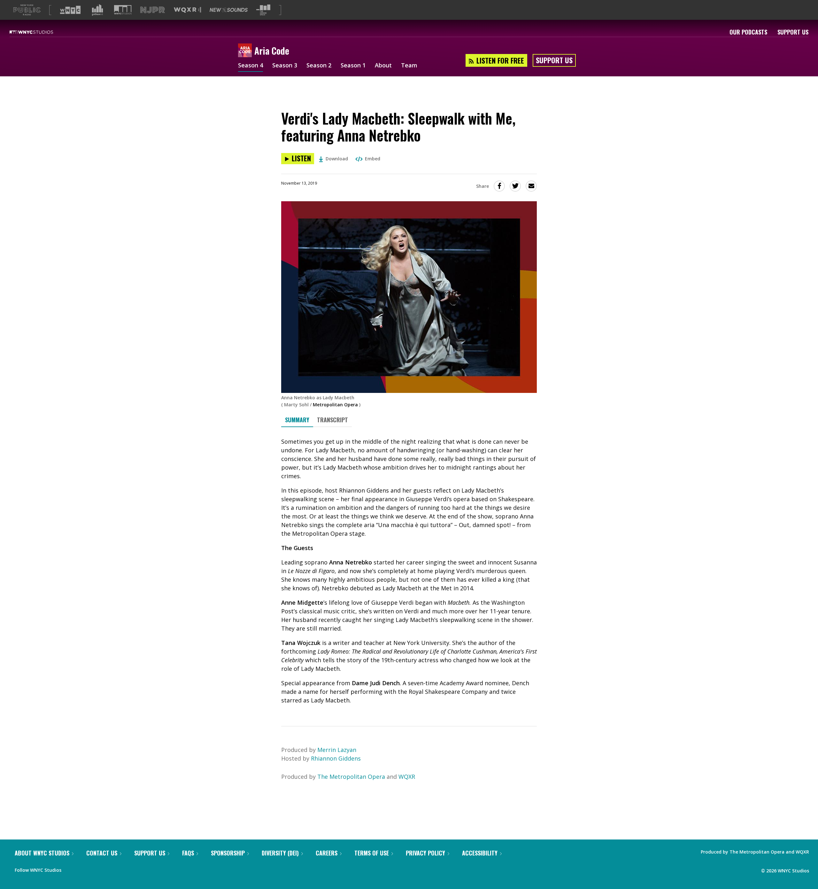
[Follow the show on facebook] (70, 868)
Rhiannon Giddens (336, 758)
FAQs (188, 853)
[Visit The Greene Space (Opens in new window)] (263, 10)
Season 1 (353, 66)
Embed (372, 159)
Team (409, 66)
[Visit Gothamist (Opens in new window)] (97, 10)
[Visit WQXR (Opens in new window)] (187, 10)
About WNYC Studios (42, 853)
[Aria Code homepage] (246, 50)
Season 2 (318, 66)
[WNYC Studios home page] (39, 32)
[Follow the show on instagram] (95, 868)
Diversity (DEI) (280, 853)
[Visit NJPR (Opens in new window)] (152, 10)
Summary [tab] (297, 420)
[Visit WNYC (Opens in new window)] (70, 10)
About (383, 66)
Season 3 (284, 66)
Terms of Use (371, 853)
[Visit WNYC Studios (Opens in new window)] (123, 9)
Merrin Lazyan (336, 750)
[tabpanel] (409, 571)
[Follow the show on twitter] (83, 868)
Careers (326, 853)
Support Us (792, 32)
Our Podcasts (748, 32)
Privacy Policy (425, 853)
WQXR (406, 776)
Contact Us (101, 853)
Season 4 (250, 66)
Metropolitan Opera (335, 405)
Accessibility (480, 853)
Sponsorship (228, 853)
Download (337, 159)
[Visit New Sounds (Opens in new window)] (229, 10)
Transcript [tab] (332, 420)
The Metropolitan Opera (351, 776)
